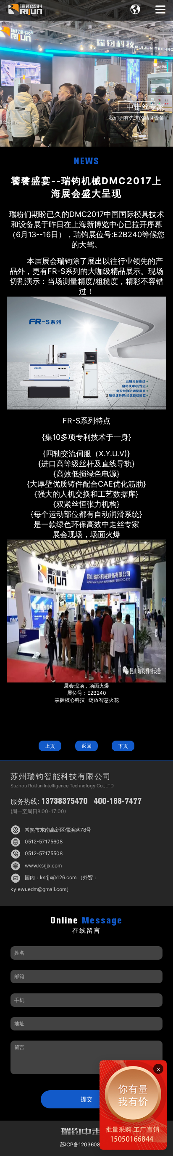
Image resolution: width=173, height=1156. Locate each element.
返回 (86, 746)
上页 (50, 746)
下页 (123, 746)
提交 (86, 1098)
